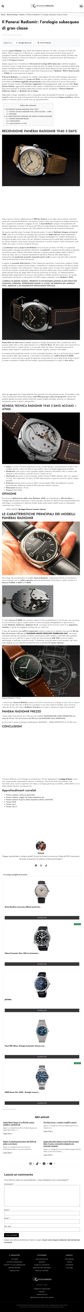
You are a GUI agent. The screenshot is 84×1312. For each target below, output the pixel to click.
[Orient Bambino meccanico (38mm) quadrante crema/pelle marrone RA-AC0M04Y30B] (42, 892)
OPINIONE (11, 114)
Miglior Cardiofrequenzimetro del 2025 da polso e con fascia (19, 1142)
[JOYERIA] (42, 985)
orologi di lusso (65, 779)
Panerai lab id (11, 806)
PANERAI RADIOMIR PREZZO (17, 119)
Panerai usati (11, 804)
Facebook (69, 1265)
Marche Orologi (12, 15)
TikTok (69, 1262)
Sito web (7, 1226)
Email (7, 1218)
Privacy (42, 1291)
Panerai (22, 15)
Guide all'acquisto (42, 1265)
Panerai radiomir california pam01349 (20, 795)
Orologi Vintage (42, 1270)
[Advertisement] (41, 202)
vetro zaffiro (69, 360)
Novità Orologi (42, 1259)
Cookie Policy (42, 1294)
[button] (81, 6)
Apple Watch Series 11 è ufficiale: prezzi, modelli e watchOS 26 (19, 1123)
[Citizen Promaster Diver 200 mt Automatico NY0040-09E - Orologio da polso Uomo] (42, 938)
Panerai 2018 (11, 802)
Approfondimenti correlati (16, 123)
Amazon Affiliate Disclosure (42, 1297)
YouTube (69, 1267)
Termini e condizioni (42, 1288)
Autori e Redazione (14, 1262)
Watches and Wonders (42, 1267)
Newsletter (14, 1270)
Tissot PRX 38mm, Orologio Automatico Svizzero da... (25, 1046)
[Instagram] (41, 865)
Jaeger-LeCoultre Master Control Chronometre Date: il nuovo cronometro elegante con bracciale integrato (61, 1143)
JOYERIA (8, 1000)
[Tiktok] (46, 865)
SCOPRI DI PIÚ (42, 918)
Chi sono (14, 1259)
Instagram (69, 1259)
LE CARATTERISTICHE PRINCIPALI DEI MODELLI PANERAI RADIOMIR (28, 116)
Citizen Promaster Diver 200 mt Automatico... (22, 953)
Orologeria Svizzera (16, 60)
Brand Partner (15, 1267)
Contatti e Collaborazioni (14, 1265)
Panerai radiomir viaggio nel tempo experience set (25, 797)
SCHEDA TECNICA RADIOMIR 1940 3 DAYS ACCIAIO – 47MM (28, 112)
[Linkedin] (36, 865)
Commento (9, 1184)
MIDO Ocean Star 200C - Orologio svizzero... (22, 1092)
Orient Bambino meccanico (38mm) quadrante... (23, 907)
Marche (42, 1262)
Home (3, 15)
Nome (7, 1210)
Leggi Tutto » (7, 1133)
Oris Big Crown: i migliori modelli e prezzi (60, 1122)
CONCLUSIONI (13, 121)
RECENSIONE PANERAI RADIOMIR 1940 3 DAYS (21, 109)
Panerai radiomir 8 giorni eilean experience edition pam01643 (29, 799)
